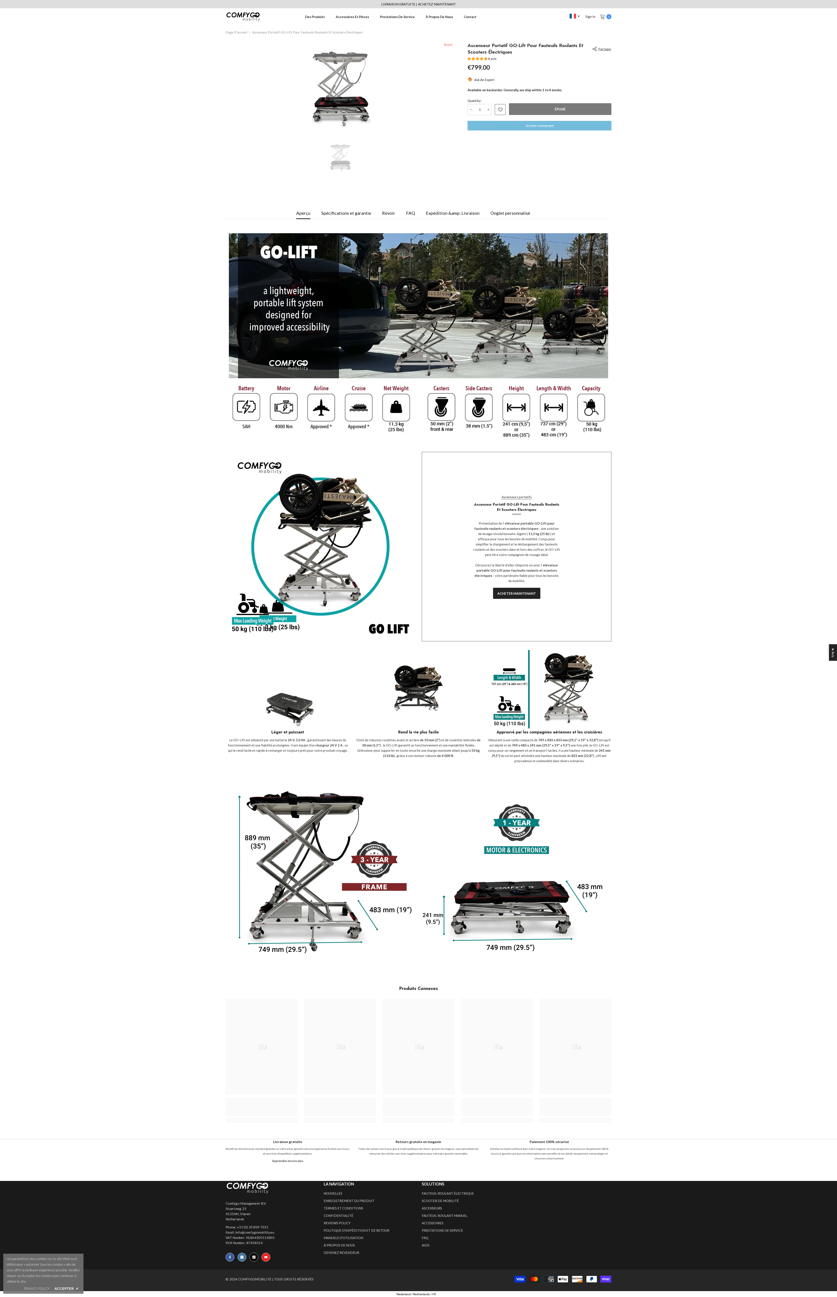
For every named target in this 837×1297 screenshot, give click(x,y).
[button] (478, 59)
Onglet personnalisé (510, 213)
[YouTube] (266, 1257)
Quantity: (474, 101)
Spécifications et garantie (346, 213)
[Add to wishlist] (500, 109)
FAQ (410, 213)
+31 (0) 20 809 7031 (252, 1227)
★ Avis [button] (833, 652)
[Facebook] (230, 1257)
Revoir (388, 213)
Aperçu (303, 213)
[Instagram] (242, 1257)
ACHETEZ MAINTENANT (437, 4)
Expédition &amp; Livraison (453, 213)
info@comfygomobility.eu (254, 1232)
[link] (288, 732)
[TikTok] (254, 1257)
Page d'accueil (236, 32)
